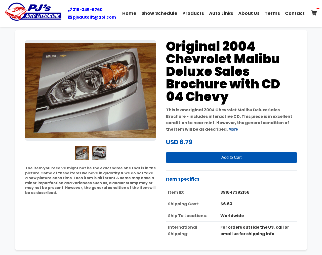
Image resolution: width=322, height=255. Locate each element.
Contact (295, 13)
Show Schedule (159, 13)
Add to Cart (231, 157)
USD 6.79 (179, 142)
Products (193, 13)
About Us (249, 13)
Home (129, 13)
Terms (272, 13)
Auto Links (221, 13)
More (233, 129)
